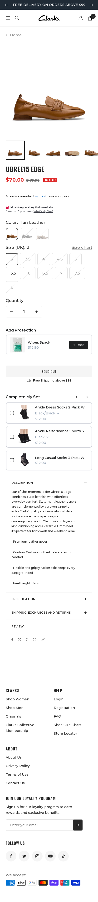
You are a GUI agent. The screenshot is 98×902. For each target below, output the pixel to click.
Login (59, 699)
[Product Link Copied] (43, 639)
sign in (40, 196)
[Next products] (87, 397)
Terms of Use (17, 774)
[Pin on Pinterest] (27, 639)
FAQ (57, 716)
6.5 (45, 273)
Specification (23, 599)
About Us (14, 757)
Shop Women (17, 699)
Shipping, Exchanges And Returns (41, 612)
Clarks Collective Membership (20, 728)
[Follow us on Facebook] (11, 856)
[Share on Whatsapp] (35, 639)
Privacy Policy (18, 766)
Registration (64, 708)
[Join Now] (78, 825)
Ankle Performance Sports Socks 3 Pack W (61, 431)
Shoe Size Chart (67, 725)
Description (22, 482)
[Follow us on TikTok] (63, 856)
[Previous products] (76, 397)
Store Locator (65, 733)
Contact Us (15, 783)
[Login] (80, 18)
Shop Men (15, 708)
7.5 (77, 273)
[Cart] (90, 18)
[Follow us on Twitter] (24, 856)
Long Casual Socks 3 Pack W (59, 458)
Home (16, 35)
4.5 (60, 259)
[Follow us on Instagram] (37, 856)
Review (17, 626)
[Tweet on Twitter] (20, 639)
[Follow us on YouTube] (50, 856)
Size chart (82, 247)
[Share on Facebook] (12, 639)
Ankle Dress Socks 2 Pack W (60, 407)
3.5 (27, 259)
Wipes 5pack (39, 342)
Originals (13, 716)
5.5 (13, 273)
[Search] (17, 18)
